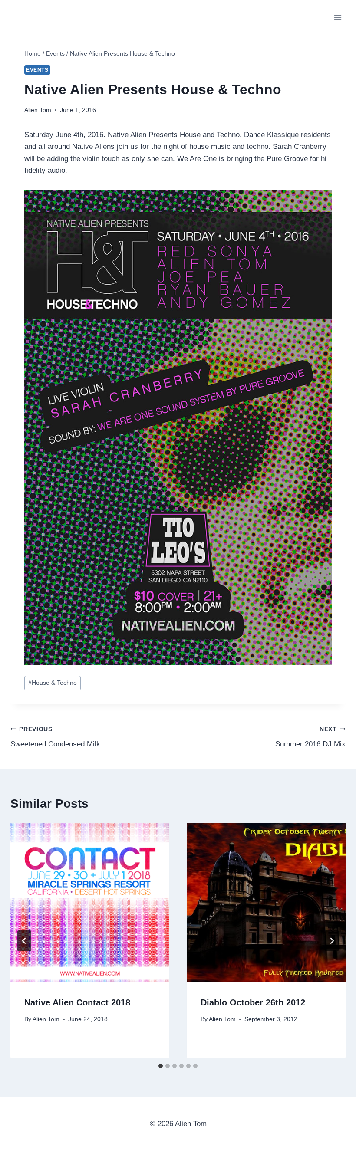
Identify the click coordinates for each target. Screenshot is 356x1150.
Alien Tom (37, 110)
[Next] (332, 940)
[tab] (160, 1066)
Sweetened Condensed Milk (55, 737)
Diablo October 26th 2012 (253, 1002)
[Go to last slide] (24, 940)
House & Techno (52, 683)
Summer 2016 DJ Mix (310, 737)
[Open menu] (338, 17)
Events (37, 70)
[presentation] (89, 902)
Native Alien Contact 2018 (77, 1002)
